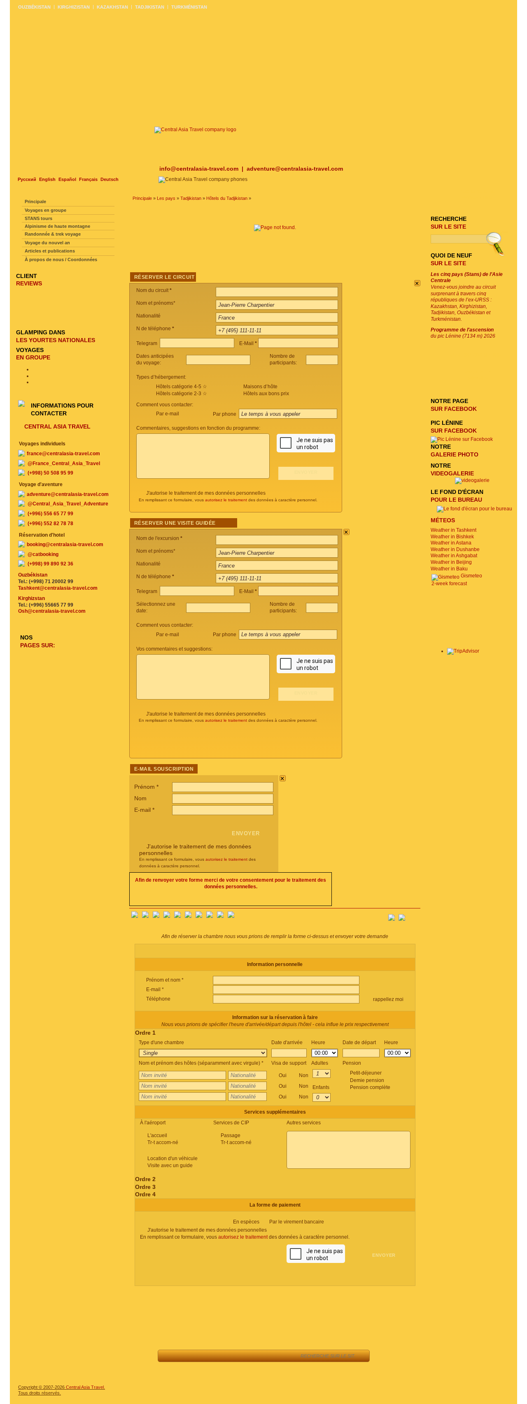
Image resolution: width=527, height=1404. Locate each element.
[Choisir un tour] (224, 1355)
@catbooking (43, 554)
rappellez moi (387, 999)
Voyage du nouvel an (47, 242)
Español (67, 179)
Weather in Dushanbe (455, 549)
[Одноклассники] (167, 916)
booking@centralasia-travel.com (65, 544)
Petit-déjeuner (370, 1080)
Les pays (166, 198)
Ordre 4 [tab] (145, 1194)
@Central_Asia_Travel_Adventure (68, 504)
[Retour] (168, 1355)
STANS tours (38, 218)
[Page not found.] (275, 227)
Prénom (146, 786)
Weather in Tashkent (453, 530)
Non (303, 1075)
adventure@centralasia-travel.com (295, 168)
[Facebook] (135, 916)
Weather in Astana (451, 543)
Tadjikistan (190, 198)
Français (88, 179)
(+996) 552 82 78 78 (50, 523)
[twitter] (177, 916)
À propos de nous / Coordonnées (61, 259)
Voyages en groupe (45, 210)
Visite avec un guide (170, 1165)
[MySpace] (231, 916)
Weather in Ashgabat (454, 555)
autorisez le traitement (226, 500)
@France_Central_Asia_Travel (64, 463)
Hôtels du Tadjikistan (226, 198)
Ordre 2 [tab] (145, 1179)
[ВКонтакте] (145, 916)
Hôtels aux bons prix (266, 393)
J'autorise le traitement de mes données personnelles (206, 493)
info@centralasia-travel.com (199, 168)
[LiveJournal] (188, 916)
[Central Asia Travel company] (195, 129)
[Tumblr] (220, 916)
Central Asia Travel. (85, 1387)
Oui (293, 1075)
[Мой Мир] (156, 916)
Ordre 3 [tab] (145, 1187)
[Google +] (199, 916)
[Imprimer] (261, 1355)
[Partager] (205, 1355)
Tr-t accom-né (162, 1142)
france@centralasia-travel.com (63, 453)
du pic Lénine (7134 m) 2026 (463, 333)
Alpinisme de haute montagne (57, 226)
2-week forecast (449, 583)
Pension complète (370, 1087)
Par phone (225, 414)
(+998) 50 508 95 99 (50, 473)
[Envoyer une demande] (242, 1355)
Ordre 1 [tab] (145, 1032)
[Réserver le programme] (283, 1355)
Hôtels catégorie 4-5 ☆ (181, 386)
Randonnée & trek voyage (53, 234)
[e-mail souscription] (414, 915)
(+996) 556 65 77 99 (50, 514)
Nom (140, 798)
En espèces (278, 1222)
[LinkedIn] (209, 916)
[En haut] (187, 1355)
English (47, 179)
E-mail (144, 809)
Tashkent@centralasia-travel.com (58, 588)
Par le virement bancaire (296, 1222)
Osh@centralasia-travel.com (52, 611)
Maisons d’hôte (260, 386)
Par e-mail (167, 414)
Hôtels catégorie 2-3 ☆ (181, 393)
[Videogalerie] (472, 480)
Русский (27, 179)
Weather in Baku (449, 569)
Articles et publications (50, 250)
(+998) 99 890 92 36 (50, 564)
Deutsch (109, 179)
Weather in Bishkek (452, 537)
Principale (142, 198)
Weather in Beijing (451, 562)
